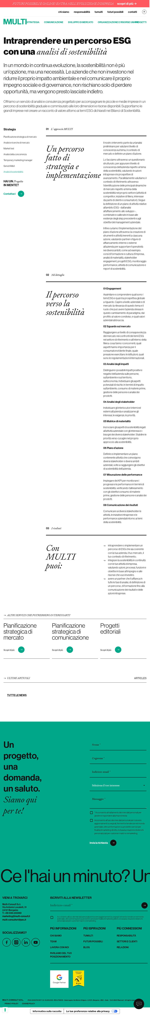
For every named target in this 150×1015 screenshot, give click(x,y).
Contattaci (10, 193)
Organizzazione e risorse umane (118, 22)
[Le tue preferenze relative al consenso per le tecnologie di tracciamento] (5, 1010)
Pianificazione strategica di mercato (20, 136)
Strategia (33, 22)
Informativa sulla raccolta (47, 1011)
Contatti (132, 12)
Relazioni (123, 947)
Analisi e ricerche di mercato (17, 142)
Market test (9, 148)
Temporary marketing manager (18, 160)
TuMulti (99, 12)
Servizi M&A (9, 166)
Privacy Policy (11, 1003)
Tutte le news (17, 695)
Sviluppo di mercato (80, 22)
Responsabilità (82, 12)
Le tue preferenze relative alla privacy (88, 1011)
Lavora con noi (59, 947)
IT (144, 12)
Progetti (140, 22)
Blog (86, 947)
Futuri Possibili (115, 12)
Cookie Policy (28, 1003)
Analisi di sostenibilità (13, 171)
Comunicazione (53, 22)
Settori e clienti (127, 941)
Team (53, 941)
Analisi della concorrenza (15, 154)
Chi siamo (63, 12)
